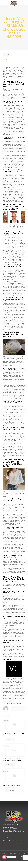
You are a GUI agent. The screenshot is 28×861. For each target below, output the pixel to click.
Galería (19, 840)
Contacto (6, 842)
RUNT (12, 842)
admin (13, 708)
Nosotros (6, 840)
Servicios (13, 840)
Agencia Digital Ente (20, 856)
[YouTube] (15, 858)
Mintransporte (19, 842)
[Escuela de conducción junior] (14, 2)
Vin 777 (18, 108)
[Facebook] (13, 858)
